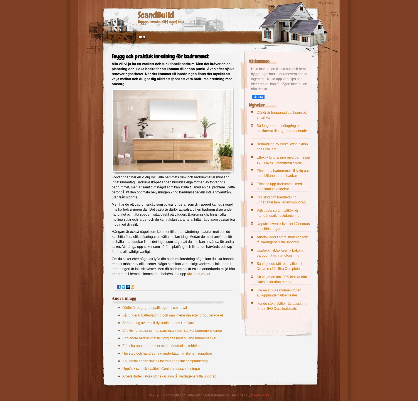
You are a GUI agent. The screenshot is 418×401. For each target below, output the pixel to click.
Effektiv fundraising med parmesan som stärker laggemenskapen (172, 330)
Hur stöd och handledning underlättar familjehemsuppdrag (167, 353)
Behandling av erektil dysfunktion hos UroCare (158, 323)
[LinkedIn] (128, 287)
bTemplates (260, 395)
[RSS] (132, 287)
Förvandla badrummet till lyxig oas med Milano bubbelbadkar (169, 338)
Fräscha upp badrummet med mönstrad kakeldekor (161, 346)
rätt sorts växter (198, 274)
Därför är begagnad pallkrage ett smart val (154, 308)
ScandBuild (156, 15)
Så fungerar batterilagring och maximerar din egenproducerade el (172, 315)
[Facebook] (119, 287)
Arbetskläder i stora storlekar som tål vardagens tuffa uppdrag (169, 376)
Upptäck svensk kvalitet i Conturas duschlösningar (161, 369)
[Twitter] (123, 287)
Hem (142, 37)
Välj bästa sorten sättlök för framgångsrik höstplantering (165, 361)
